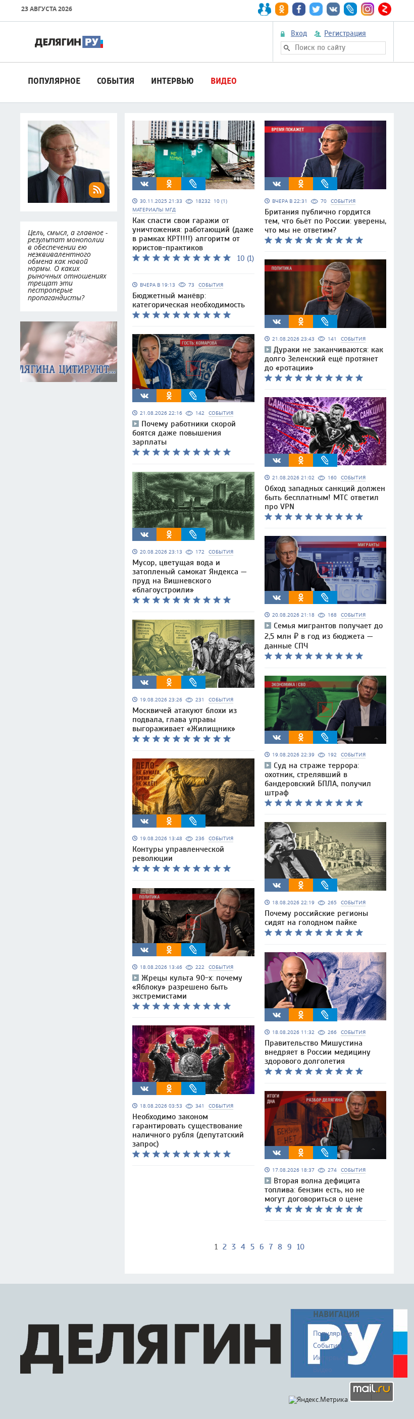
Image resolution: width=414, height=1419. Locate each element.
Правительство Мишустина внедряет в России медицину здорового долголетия (318, 1052)
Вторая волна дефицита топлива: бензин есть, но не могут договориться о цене (315, 1190)
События (115, 81)
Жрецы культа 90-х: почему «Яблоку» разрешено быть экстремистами (187, 987)
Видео (224, 81)
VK (144, 183)
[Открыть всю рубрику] (68, 351)
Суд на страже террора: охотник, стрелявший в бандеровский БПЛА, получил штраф (318, 779)
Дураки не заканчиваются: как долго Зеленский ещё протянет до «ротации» (324, 358)
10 (300, 1246)
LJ (193, 183)
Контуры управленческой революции (178, 854)
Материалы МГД (154, 209)
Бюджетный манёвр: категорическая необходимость (188, 300)
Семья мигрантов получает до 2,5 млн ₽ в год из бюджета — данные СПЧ (324, 635)
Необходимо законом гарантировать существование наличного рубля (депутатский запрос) (188, 1130)
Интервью (172, 81)
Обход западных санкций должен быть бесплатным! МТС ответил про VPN (325, 497)
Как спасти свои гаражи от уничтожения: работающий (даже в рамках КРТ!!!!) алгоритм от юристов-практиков (192, 234)
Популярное (54, 81)
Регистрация (345, 33)
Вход (299, 33)
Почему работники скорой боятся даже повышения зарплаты (184, 433)
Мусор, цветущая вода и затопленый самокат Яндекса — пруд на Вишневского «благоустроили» (189, 576)
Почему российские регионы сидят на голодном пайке (316, 918)
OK (169, 183)
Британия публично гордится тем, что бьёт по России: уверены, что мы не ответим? (325, 221)
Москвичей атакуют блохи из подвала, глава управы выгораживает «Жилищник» (184, 719)
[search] (287, 47)
